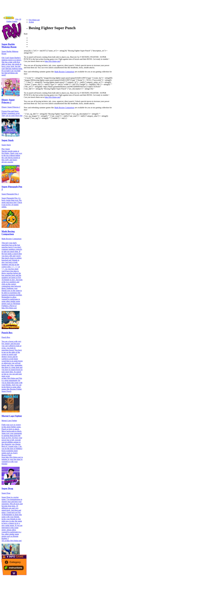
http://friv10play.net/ (52, 61)
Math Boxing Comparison (64, 72)
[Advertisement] (45, 11)
